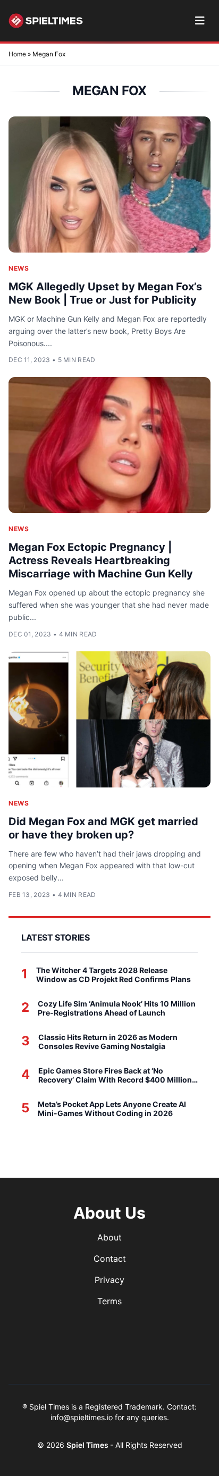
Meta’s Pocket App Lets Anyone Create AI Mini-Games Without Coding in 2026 (112, 1109)
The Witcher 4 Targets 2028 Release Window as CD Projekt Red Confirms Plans (113, 975)
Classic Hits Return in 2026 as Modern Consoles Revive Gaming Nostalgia (108, 1042)
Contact (110, 1258)
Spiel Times (88, 1444)
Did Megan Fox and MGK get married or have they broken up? (103, 828)
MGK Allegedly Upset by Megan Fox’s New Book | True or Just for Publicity (105, 293)
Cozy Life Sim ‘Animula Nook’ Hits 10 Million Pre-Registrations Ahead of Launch (117, 1008)
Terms (109, 1301)
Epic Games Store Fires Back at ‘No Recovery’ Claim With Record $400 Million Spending (115, 1075)
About (109, 1237)
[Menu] (199, 20)
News (19, 268)
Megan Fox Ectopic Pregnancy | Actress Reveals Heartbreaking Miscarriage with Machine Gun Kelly (101, 560)
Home (17, 54)
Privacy (109, 1279)
